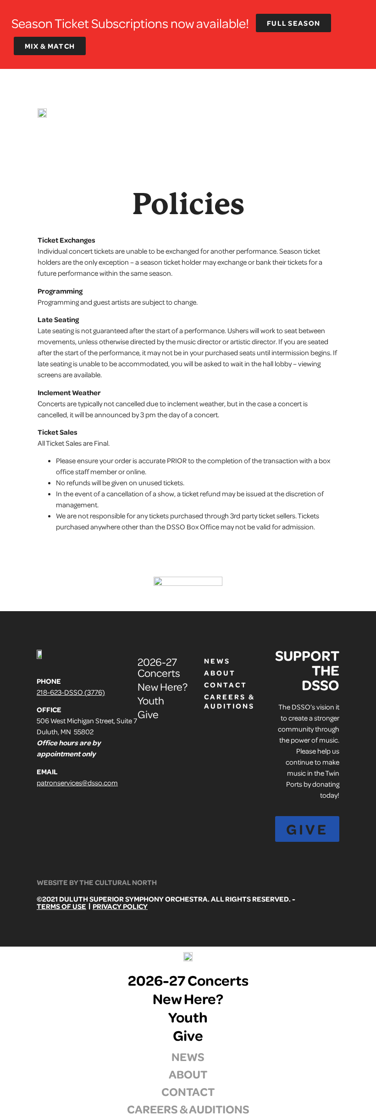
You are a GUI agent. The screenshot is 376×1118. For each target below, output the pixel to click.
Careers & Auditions (221, 701)
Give (148, 714)
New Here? (163, 686)
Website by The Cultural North (97, 882)
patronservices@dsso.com (77, 782)
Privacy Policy (120, 906)
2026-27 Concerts (159, 667)
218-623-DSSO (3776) (71, 692)
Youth (151, 700)
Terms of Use (61, 906)
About (220, 672)
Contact (221, 684)
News (217, 660)
